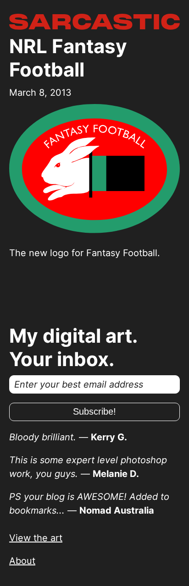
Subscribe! (94, 411)
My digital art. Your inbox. (73, 347)
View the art (35, 537)
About (22, 560)
